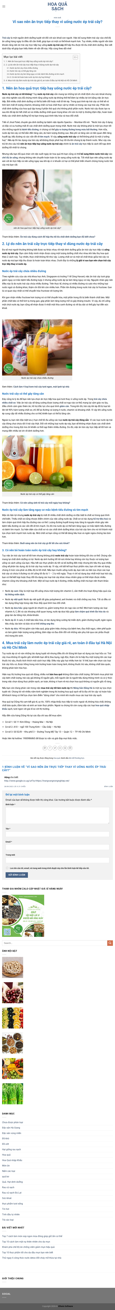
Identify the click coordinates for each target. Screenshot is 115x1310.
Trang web (10, 855)
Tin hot (5, 1209)
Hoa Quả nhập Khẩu (12, 1160)
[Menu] (3, 6)
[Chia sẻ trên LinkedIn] (70, 748)
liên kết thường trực (76, 758)
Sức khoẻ (6, 1198)
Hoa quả (57, 18)
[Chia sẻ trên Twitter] (55, 748)
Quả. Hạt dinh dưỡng (12, 1182)
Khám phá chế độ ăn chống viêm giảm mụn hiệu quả (28, 1247)
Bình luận (108, 786)
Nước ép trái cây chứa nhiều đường (24, 68)
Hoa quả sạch (57, 6)
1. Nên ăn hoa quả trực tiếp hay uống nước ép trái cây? (29, 61)
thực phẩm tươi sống (12, 1203)
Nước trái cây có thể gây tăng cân (23, 71)
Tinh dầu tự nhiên (11, 1214)
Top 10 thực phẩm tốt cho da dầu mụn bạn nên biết (27, 1252)
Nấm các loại (8, 1171)
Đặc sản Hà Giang (11, 1127)
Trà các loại (8, 1219)
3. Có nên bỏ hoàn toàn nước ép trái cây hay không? (30, 77)
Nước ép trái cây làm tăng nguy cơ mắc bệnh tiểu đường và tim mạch (37, 74)
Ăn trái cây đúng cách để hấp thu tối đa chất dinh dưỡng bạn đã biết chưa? (57, 236)
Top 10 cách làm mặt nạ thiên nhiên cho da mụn (26, 1241)
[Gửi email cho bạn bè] (60, 748)
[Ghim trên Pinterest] (65, 748)
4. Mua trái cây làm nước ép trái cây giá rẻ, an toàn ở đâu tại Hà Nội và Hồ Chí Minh (41, 80)
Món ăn (6, 1165)
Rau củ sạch (8, 1187)
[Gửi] (110, 943)
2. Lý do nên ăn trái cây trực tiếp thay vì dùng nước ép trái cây (32, 65)
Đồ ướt (5, 1144)
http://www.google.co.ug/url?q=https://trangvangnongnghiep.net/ (37, 780)
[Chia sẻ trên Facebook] (50, 748)
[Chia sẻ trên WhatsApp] (44, 748)
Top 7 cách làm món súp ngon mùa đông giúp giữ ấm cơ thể (32, 1236)
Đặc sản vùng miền (11, 1133)
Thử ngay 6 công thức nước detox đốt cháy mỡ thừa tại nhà (31, 1258)
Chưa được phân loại (12, 1122)
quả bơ (5, 1176)
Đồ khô (5, 1138)
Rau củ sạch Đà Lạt (11, 1192)
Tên (8, 829)
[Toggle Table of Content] (74, 57)
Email (9, 842)
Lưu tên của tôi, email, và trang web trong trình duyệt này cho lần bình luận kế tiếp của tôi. (49, 868)
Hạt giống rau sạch (11, 1149)
